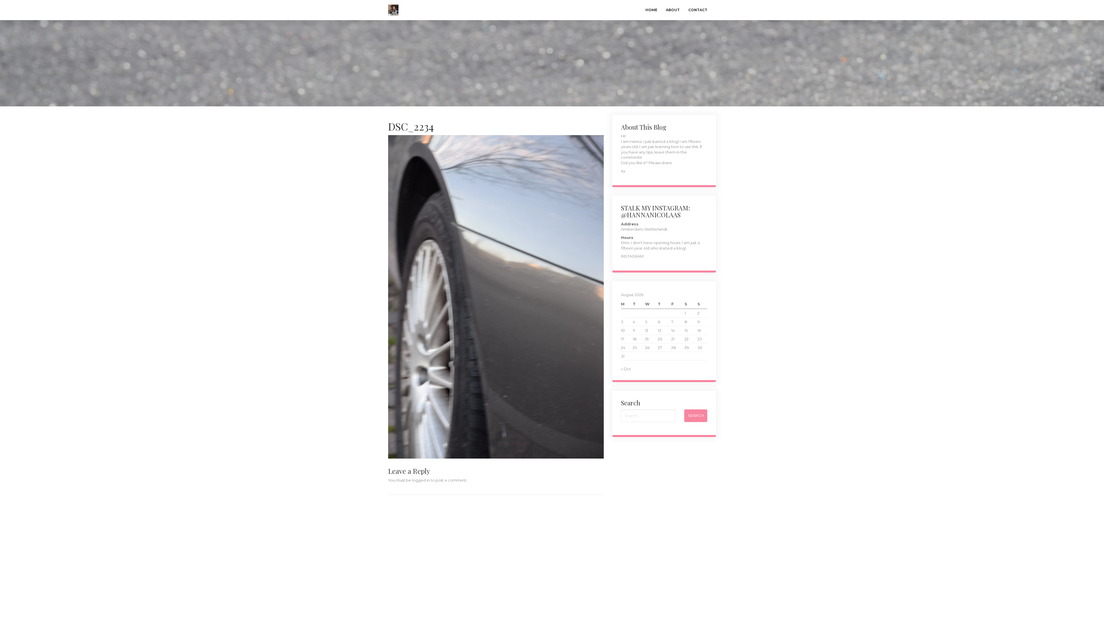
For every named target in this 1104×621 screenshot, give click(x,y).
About (673, 10)
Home (651, 10)
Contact (697, 10)
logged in (421, 480)
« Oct (626, 369)
